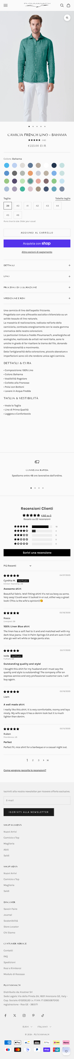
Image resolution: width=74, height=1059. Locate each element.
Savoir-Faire (10, 908)
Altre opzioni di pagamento (37, 252)
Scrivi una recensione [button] (37, 552)
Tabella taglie (62, 198)
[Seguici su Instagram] (24, 1015)
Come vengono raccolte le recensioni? (25, 770)
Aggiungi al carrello (37, 232)
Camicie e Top (11, 837)
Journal (8, 914)
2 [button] (33, 760)
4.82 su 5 (46, 515)
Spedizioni (9, 962)
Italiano (42, 1026)
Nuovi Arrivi (10, 831)
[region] (37, 471)
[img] (11, 575)
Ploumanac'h (12, 985)
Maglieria (9, 843)
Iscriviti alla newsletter (29, 812)
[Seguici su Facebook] (5, 1015)
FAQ (6, 956)
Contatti (8, 950)
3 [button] (38, 760)
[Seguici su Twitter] (15, 1015)
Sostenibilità (11, 920)
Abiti (6, 849)
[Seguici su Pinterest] (33, 1015)
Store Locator (11, 926)
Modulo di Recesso (14, 974)
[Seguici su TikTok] (43, 1015)
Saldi (6, 855)
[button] (21, 526)
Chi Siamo (9, 932)
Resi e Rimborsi (12, 968)
